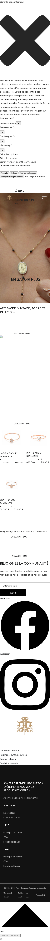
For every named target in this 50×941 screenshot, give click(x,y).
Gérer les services (9, 158)
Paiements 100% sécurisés (13, 754)
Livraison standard (9, 750)
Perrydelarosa (22, 888)
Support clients (8, 759)
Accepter (4, 173)
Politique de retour (12, 832)
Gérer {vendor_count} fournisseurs (18, 161)
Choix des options (12, 440)
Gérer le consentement (10, 935)
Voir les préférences (28, 173)
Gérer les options (9, 154)
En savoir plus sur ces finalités (15, 165)
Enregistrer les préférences (12, 177)
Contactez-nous (12, 817)
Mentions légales (11, 841)
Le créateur (9, 812)
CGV (5, 837)
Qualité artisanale (9, 763)
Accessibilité (41, 895)
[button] (25, 41)
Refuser (14, 173)
